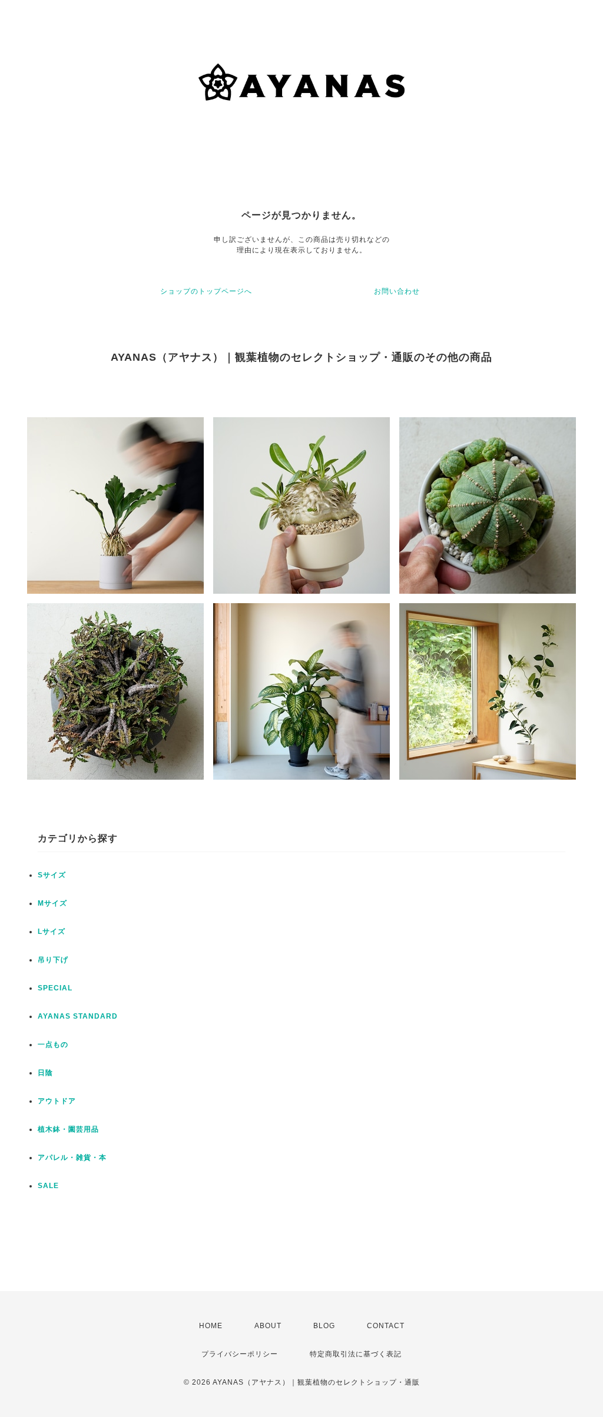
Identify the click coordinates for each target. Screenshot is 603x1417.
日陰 (45, 1073)
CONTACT (386, 1326)
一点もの (53, 1044)
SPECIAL (55, 988)
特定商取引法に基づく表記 (356, 1354)
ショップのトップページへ (206, 291)
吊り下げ (53, 960)
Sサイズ (52, 875)
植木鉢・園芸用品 (68, 1129)
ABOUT (267, 1326)
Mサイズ (52, 903)
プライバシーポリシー (239, 1354)
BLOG (324, 1326)
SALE (48, 1186)
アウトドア (57, 1101)
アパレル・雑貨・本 (72, 1157)
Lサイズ (51, 931)
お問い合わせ (397, 291)
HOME (211, 1326)
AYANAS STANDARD (78, 1016)
